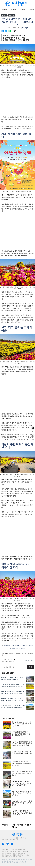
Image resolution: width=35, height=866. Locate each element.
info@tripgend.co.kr (15, 856)
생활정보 (14, 827)
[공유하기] (33, 436)
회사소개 (4, 838)
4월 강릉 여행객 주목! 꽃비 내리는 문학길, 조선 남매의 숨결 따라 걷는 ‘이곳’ (22, 813)
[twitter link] (7, 843)
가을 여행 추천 (9, 645)
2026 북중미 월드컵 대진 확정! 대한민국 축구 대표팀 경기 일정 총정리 (22, 803)
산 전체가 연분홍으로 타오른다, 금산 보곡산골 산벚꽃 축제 (12, 678)
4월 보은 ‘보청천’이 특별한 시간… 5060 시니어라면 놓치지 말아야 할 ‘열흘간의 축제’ (12, 700)
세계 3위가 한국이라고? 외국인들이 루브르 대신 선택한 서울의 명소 (12, 707)
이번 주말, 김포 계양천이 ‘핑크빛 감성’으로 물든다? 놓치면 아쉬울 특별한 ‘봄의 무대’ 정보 (22, 744)
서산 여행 (25, 645)
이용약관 (5, 839)
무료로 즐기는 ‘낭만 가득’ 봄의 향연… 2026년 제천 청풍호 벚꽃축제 (12, 693)
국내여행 (4, 9)
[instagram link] (3, 843)
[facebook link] (12, 843)
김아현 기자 (5, 659)
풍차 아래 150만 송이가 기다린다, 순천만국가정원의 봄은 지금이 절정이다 (21, 724)
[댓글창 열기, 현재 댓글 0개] (33, 428)
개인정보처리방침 (23, 838)
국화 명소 (18, 645)
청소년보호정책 (14, 839)
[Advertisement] (17, 98)
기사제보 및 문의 (12, 838)
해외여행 (13, 9)
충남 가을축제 (20, 648)
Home (4, 15)
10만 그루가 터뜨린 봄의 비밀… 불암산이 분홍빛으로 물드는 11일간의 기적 (22, 734)
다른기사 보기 (29, 660)
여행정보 (22, 9)
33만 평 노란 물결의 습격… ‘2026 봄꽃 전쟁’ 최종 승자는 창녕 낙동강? (12, 686)
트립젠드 (4, 859)
